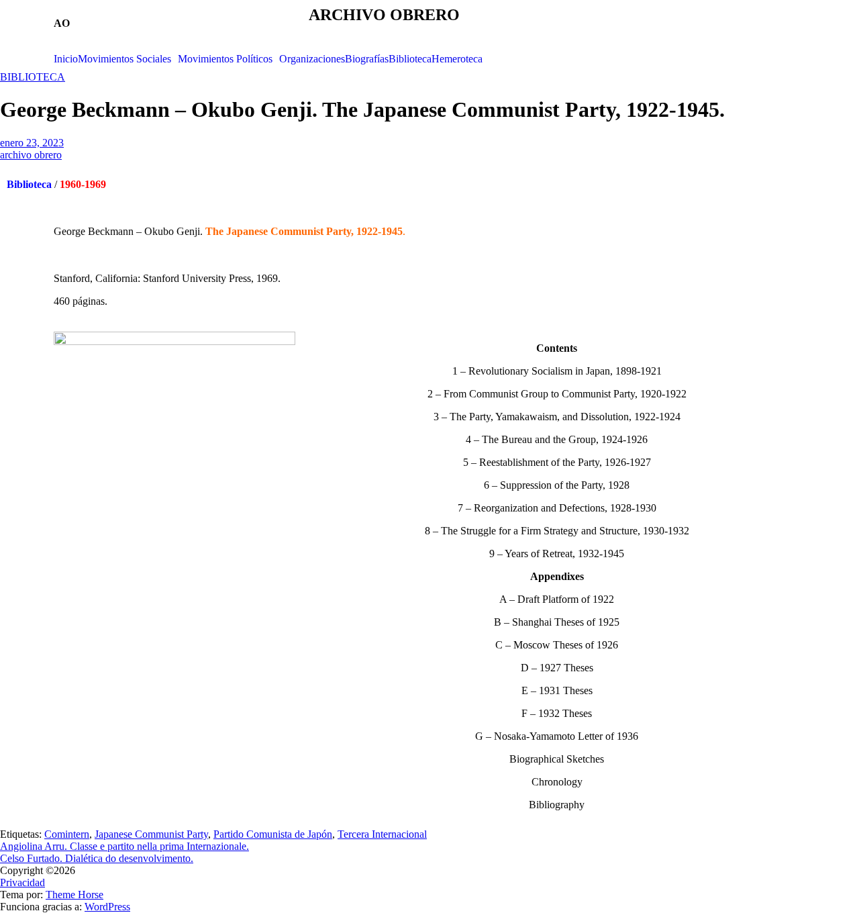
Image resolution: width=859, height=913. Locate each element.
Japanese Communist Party (151, 834)
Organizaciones (312, 59)
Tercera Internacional (382, 834)
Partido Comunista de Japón (272, 834)
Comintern (66, 834)
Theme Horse (74, 894)
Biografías (367, 59)
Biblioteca (410, 59)
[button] (128, 59)
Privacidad (22, 882)
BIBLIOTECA (32, 77)
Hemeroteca (457, 59)
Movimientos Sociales (124, 59)
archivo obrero (31, 154)
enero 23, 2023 (32, 142)
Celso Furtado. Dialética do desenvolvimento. (96, 858)
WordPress (107, 906)
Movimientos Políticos (225, 59)
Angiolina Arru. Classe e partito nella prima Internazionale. (124, 846)
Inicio (66, 59)
